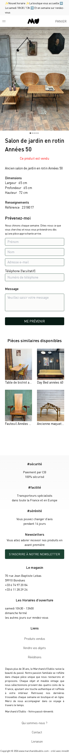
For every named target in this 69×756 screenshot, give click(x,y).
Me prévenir (34, 321)
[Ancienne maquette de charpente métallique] (50, 408)
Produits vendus (34, 639)
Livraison (37, 741)
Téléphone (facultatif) (20, 271)
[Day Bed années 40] (50, 367)
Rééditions (34, 657)
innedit (65, 750)
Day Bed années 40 (50, 382)
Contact (37, 732)
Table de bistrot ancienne (22, 382)
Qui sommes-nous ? (34, 723)
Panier (61, 21)
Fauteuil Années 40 (18, 423)
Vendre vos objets (34, 648)
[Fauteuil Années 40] (18, 408)
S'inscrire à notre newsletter (34, 554)
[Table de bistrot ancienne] (18, 367)
